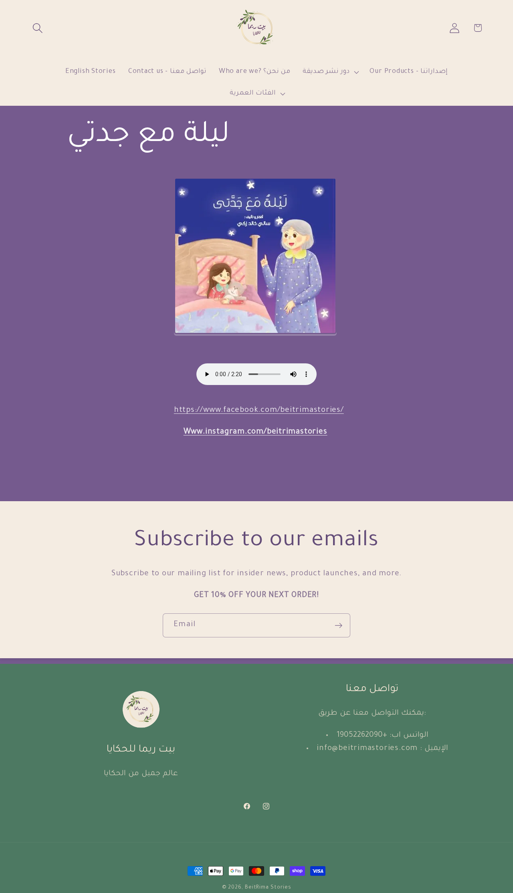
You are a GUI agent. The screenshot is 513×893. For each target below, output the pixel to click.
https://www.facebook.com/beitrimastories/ (259, 411)
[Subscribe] (338, 625)
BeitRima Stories (268, 888)
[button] (37, 27)
